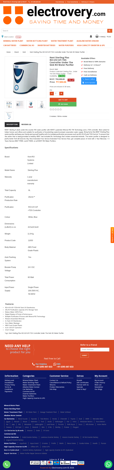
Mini (43, 427)
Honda (54, 419)
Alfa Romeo (90, 424)
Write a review (62, 116)
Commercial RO (27, 45)
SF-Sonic (46, 430)
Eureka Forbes (84, 443)
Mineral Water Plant (13, 41)
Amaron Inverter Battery (70, 437)
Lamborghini (39, 424)
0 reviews (53, 116)
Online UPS (46, 447)
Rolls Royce (71, 424)
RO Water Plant (31, 412)
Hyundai (34, 419)
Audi (80, 419)
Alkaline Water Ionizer (88, 41)
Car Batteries (9, 45)
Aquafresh (23, 443)
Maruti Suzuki (22, 419)
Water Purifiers (66, 45)
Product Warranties (57, 387)
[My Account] (91, 37)
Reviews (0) (26, 124)
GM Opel (18, 427)
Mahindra (34, 421)
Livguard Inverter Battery (14, 440)
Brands (79, 380)
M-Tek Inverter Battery (90, 437)
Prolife (53, 443)
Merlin (61, 443)
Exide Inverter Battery (29, 437)
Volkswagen (59, 421)
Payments (8, 391)
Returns (53, 385)
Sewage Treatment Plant (48, 412)
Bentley (57, 427)
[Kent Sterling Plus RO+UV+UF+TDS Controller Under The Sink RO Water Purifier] (25, 77)
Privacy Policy (10, 385)
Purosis (103, 443)
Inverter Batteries (46, 45)
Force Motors (100, 421)
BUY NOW (64, 104)
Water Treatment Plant (62, 41)
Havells (95, 443)
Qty (51, 90)
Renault (16, 421)
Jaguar (8, 421)
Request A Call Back (112, 235)
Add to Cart (63, 100)
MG (19, 424)
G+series (45, 443)
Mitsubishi (27, 424)
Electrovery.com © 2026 (63, 468)
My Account (99, 380)
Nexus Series (71, 443)
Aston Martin (101, 424)
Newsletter (99, 387)
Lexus (27, 427)
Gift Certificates (83, 383)
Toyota (72, 419)
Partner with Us (83, 385)
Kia (7, 424)
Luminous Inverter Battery (50, 437)
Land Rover (51, 424)
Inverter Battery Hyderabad (32, 450)
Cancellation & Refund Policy (60, 383)
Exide (38, 430)
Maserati (35, 427)
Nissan (25, 421)
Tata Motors (44, 419)
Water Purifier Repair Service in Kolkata (33, 453)
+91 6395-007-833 (35, 2)
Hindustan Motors (86, 421)
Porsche (61, 424)
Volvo (74, 421)
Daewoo (9, 427)
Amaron (30, 430)
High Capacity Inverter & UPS (91, 45)
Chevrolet (63, 419)
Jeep (13, 424)
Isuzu (80, 424)
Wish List (98, 385)
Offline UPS (35, 447)
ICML (50, 427)
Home (8, 52)
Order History (100, 383)
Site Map (53, 389)
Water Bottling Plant (37, 41)
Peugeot (76, 427)
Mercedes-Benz (98, 419)
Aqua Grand (34, 443)
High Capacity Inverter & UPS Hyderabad (59, 450)
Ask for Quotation (90, 82)
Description (12, 124)
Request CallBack (89, 79)
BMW (87, 419)
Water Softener (65, 412)
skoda (50, 421)
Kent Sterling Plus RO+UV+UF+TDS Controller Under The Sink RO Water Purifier (57, 52)
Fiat (68, 421)
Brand (16, 52)
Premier (66, 427)
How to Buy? (81, 389)
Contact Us (54, 380)
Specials (80, 387)
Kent (24, 52)
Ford (42, 421)
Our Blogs (98, 389)
